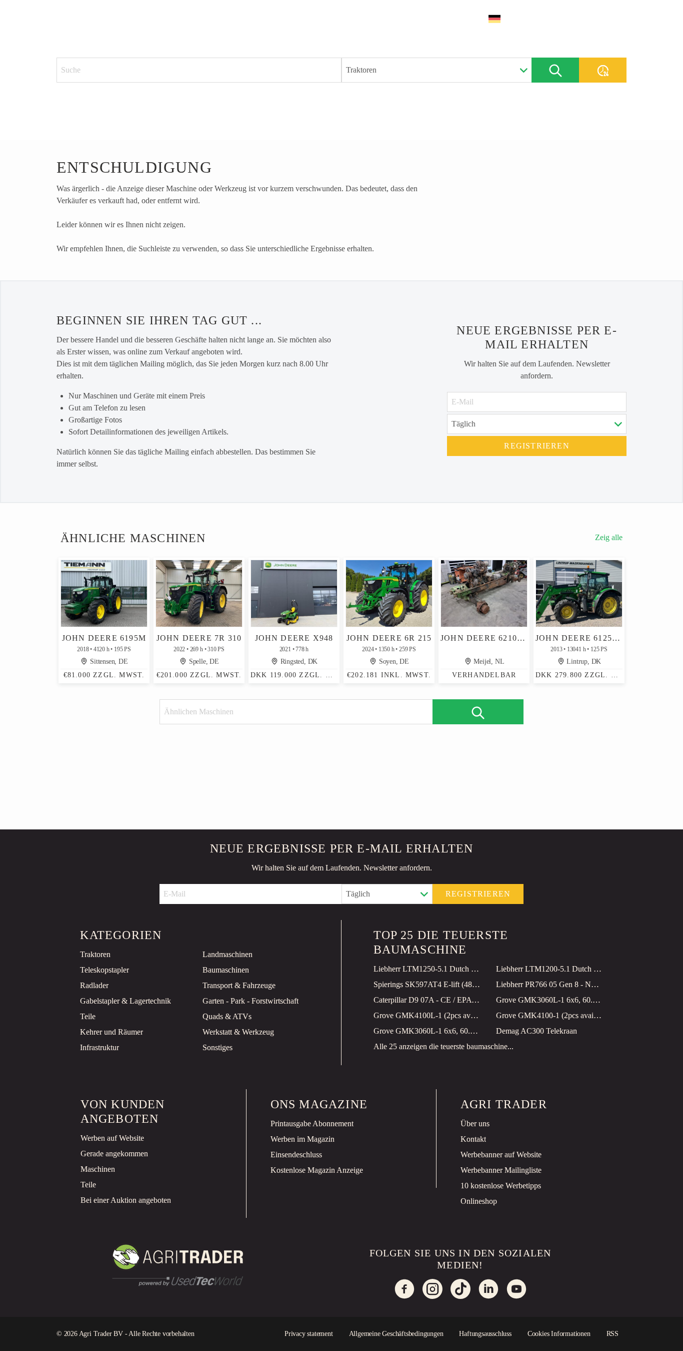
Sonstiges (217, 1047)
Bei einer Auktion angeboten (125, 1200)
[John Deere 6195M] (104, 593)
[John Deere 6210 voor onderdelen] (484, 593)
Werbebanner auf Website (501, 1154)
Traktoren (95, 954)
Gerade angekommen (114, 1153)
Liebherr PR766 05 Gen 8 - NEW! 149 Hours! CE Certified (549, 984)
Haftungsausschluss (485, 1333)
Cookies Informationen (559, 1333)
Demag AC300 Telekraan (536, 1031)
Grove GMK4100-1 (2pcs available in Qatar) (549, 1015)
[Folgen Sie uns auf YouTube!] (516, 1289)
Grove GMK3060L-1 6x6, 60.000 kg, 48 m (549, 1000)
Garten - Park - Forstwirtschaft (250, 1001)
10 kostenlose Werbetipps (500, 1185)
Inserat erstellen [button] (577, 19)
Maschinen (97, 1169)
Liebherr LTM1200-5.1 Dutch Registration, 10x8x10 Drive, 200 (549, 969)
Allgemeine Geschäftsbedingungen (396, 1333)
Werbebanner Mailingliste (501, 1170)
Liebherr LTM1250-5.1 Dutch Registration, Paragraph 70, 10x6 (427, 969)
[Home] (164, 18)
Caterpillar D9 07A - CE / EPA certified (427, 1000)
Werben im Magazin (302, 1139)
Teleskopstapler (104, 970)
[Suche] (555, 70)
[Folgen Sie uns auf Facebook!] (404, 1289)
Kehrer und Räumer (111, 1032)
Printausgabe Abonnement (312, 1123)
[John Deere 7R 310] (199, 593)
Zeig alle (608, 537)
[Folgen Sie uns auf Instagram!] (432, 1289)
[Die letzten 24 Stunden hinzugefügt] (602, 70)
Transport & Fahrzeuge (239, 985)
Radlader (94, 985)
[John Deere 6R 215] (389, 593)
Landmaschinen (227, 954)
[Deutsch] (501, 19)
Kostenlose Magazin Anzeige (316, 1170)
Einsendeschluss (296, 1154)
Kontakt (473, 1139)
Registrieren (536, 445)
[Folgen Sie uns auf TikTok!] (460, 1289)
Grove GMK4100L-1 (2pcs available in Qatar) (427, 1015)
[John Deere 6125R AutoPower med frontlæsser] (579, 593)
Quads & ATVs (227, 1016)
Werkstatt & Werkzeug (238, 1032)
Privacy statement (308, 1333)
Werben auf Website (112, 1138)
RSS (612, 1333)
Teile (88, 1016)
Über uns (475, 1123)
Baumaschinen (225, 970)
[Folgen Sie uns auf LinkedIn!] (488, 1289)
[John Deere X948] (294, 593)
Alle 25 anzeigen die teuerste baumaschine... (444, 1046)
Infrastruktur (99, 1047)
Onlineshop (478, 1201)
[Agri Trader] (103, 18)
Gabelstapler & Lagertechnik (125, 1001)
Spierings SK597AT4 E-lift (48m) (427, 984)
